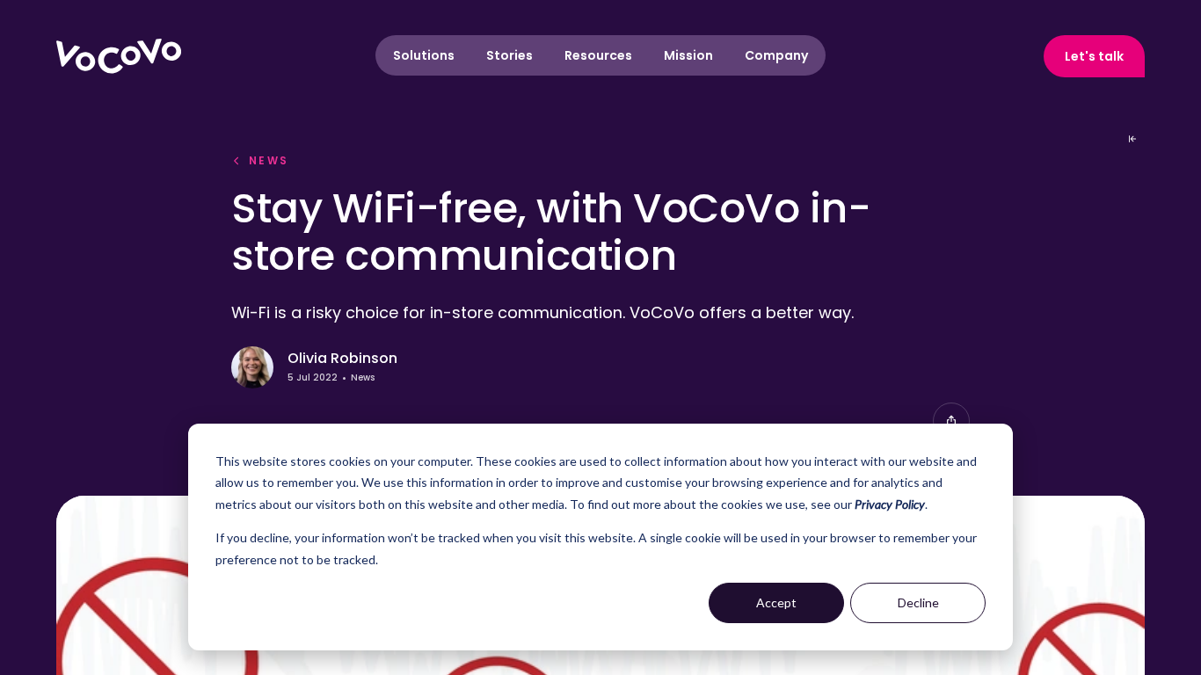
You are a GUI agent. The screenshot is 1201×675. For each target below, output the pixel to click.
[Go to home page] (118, 56)
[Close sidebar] (1132, 139)
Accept (776, 602)
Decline (918, 602)
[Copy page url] (951, 421)
